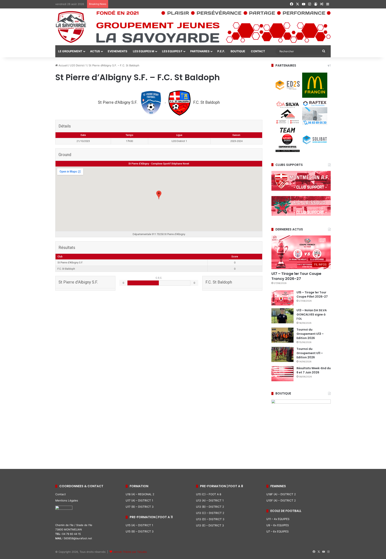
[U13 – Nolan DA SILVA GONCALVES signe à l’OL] (282, 315)
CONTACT (258, 51)
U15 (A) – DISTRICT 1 (139, 525)
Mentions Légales (66, 500)
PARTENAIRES (199, 51)
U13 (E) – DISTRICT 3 (210, 525)
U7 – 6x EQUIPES (277, 531)
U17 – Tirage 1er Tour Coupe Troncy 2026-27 (296, 276)
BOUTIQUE (238, 51)
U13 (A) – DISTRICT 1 (210, 500)
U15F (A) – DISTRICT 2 (281, 500)
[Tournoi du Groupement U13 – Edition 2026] (282, 335)
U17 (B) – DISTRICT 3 (140, 506)
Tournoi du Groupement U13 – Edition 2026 (310, 334)
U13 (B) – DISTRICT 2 (210, 506)
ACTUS (95, 51)
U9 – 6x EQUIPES (277, 525)
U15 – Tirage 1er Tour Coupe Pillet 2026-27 (312, 294)
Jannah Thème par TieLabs (130, 551)
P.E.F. (221, 51)
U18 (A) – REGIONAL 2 (140, 494)
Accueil (63, 65)
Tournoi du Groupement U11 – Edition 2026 (310, 353)
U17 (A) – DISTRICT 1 (139, 500)
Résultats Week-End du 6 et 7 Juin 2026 (314, 370)
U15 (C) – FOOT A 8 (208, 494)
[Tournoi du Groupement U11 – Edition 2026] (282, 354)
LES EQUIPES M (143, 51)
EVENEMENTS (117, 51)
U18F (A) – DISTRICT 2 (281, 494)
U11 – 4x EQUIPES (278, 519)
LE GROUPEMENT (70, 51)
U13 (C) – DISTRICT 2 (210, 513)
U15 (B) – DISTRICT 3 (140, 531)
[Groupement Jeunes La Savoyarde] (193, 26)
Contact (60, 494)
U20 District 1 (78, 65)
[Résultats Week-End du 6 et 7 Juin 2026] (282, 373)
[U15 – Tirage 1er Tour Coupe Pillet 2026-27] (282, 297)
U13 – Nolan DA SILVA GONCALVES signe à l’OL (312, 314)
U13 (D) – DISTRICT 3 (210, 519)
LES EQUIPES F (172, 51)
